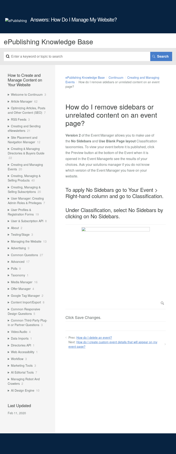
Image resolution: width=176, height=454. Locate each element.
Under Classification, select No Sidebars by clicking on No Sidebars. (114, 213)
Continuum (116, 77)
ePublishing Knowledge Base (85, 77)
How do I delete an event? (94, 337)
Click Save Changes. (83, 317)
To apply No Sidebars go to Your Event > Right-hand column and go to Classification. (114, 193)
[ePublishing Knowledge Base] (16, 20)
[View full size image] (115, 266)
